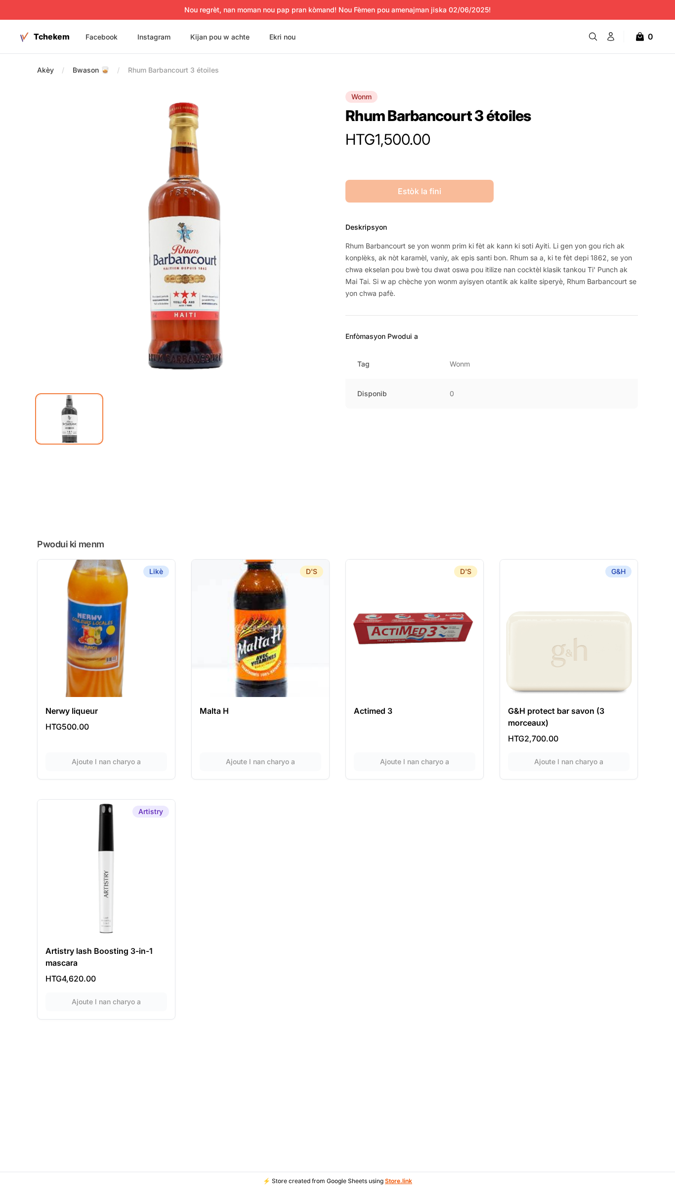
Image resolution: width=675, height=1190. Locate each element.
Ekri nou (282, 37)
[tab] (69, 419)
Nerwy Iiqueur (71, 711)
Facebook (101, 37)
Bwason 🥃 (91, 70)
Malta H (214, 711)
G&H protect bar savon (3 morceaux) (556, 717)
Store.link (398, 1181)
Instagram (153, 37)
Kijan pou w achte (220, 37)
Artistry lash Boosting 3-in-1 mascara (99, 957)
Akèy (45, 70)
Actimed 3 (373, 711)
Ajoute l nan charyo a (119, 761)
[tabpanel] (183, 237)
